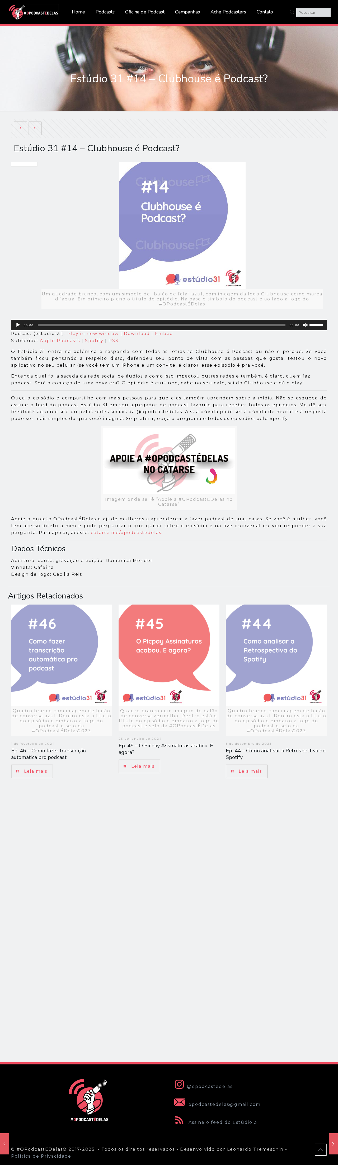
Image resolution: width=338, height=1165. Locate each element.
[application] (169, 325)
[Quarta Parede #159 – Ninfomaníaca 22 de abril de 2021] (333, 1143)
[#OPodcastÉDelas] (34, 12)
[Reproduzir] (18, 325)
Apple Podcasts (60, 340)
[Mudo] (305, 325)
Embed (164, 333)
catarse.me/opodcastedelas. (127, 532)
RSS (114, 340)
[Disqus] (169, 857)
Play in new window (93, 333)
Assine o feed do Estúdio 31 (223, 1122)
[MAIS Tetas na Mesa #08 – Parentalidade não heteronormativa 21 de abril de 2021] (4, 1143)
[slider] (316, 324)
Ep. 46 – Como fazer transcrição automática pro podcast (48, 754)
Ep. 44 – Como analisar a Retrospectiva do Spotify (276, 754)
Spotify (94, 340)
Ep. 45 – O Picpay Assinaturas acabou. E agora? (166, 749)
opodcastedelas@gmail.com (224, 1104)
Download (137, 333)
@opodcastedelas (210, 1086)
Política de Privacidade (41, 1156)
